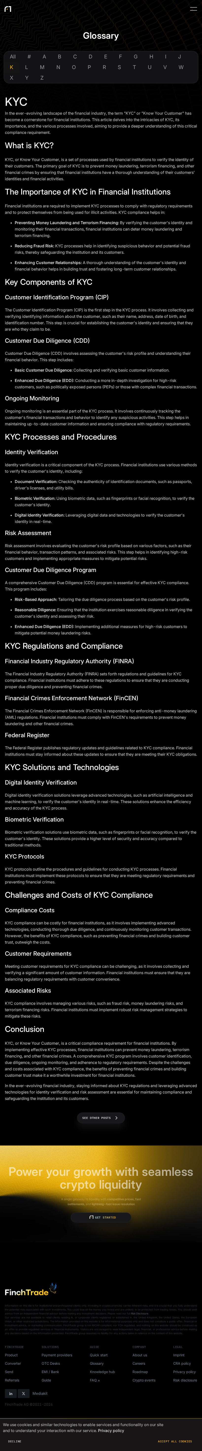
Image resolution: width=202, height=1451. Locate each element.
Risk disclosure (185, 1380)
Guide (46, 1380)
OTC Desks (51, 1363)
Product (11, 1355)
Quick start (99, 1355)
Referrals (12, 1380)
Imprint (179, 1355)
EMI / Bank (50, 1372)
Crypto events (144, 1380)
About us (140, 1355)
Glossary (97, 1363)
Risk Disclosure (139, 1313)
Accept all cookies (175, 1441)
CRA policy (182, 1363)
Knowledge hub (102, 1372)
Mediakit (40, 1393)
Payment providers (57, 1355)
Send (9, 1372)
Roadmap (140, 1372)
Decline (14, 1441)
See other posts (96, 1118)
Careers (139, 1363)
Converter (13, 1363)
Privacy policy (184, 1372)
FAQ (93, 1380)
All (13, 57)
